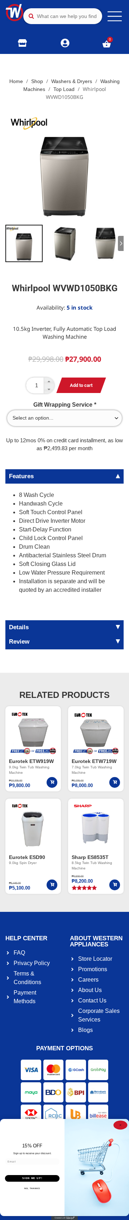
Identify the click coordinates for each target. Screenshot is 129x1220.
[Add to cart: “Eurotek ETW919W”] (52, 782)
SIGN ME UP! (32, 1178)
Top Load (64, 89)
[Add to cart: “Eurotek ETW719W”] (114, 782)
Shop (37, 81)
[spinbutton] (40, 385)
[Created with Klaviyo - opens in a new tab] (64, 1218)
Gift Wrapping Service (64, 405)
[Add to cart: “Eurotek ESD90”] (52, 884)
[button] (49, 381)
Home (16, 81)
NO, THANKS (32, 1188)
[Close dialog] (121, 1125)
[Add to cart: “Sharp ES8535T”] (114, 884)
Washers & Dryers (71, 81)
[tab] (64, 476)
